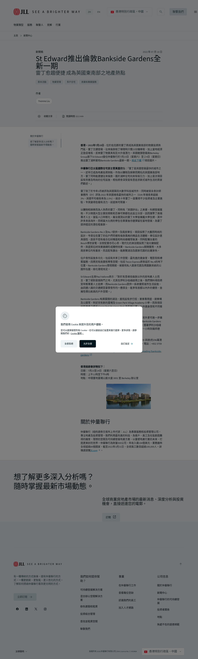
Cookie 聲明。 (77, 333)
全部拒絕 (69, 343)
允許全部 (87, 343)
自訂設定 (127, 344)
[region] (99, 329)
